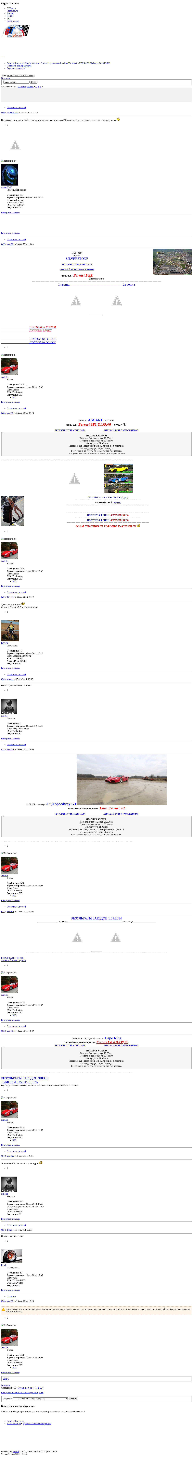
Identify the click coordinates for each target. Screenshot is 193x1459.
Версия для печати (16, 68)
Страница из (25, 86)
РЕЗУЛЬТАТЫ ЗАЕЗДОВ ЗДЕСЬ (24, 1078)
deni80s (10, 244)
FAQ (9, 18)
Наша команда (14, 1423)
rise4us (10, 679)
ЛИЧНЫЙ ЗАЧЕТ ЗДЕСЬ (13, 960)
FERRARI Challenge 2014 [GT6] (94, 63)
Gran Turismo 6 (70, 63)
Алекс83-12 (12, 112)
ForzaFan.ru (12, 11)
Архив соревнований (51, 63)
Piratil (9, 1230)
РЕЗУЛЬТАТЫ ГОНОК (12, 958)
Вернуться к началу (10, 212)
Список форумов (15, 63)
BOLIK (10, 597)
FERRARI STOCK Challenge (20, 75)
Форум (10, 13)
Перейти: (7, 1398)
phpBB (15, 1451)
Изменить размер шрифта (19, 66)
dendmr (10, 1156)
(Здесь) (125, 497)
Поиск (10, 16)
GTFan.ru (11, 8)
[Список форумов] (16, 36)
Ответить (5, 78)
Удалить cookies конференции (37, 1423)
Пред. (6, 1378)
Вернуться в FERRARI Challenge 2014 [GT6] (22, 1392)
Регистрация (13, 21)
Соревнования (32, 63)
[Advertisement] (96, 45)
